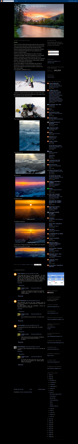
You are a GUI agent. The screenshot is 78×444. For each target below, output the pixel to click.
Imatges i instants (53, 141)
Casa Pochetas (50, 77)
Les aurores (51, 142)
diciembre (52, 380)
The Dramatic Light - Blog (55, 104)
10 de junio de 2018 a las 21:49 (33, 346)
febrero (52, 414)
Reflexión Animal (52, 138)
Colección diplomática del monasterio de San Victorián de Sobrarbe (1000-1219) (55, 86)
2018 (50, 378)
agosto (51, 388)
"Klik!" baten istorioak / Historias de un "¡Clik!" (54, 195)
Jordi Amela (52, 155)
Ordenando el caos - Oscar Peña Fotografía (55, 254)
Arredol (49, 328)
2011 (50, 430)
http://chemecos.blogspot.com (54, 368)
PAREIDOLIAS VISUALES (54, 161)
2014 (50, 424)
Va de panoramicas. (54, 400)
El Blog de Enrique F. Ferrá (55, 170)
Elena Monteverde (22, 300)
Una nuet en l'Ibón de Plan (55, 394)
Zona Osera (51, 229)
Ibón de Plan (52, 398)
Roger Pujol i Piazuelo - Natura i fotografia (54, 207)
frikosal (50, 132)
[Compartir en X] (37, 264)
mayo (51, 408)
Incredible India (52, 214)
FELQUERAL (39, 6)
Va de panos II (53, 396)
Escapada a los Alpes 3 (54, 226)
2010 (50, 432)
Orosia (50, 151)
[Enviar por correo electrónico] (35, 264)
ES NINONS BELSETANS (55, 176)
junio (51, 392)
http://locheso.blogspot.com (53, 362)
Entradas (51, 51)
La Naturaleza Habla (53, 128)
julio (51, 390)
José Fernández (21, 325)
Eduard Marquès (21, 346)
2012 (50, 428)
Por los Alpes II (52, 235)
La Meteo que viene (53, 90)
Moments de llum (53, 164)
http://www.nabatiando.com (53, 306)
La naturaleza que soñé (54, 160)
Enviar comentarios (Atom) (26, 392)
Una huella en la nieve (54, 112)
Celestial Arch (52, 105)
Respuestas (21, 285)
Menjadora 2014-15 (53, 209)
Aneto (51, 402)
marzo (51, 412)
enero (51, 416)
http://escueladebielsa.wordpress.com (55, 319)
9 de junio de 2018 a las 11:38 (32, 325)
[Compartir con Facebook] (39, 264)
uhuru (50, 108)
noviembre (52, 382)
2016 (50, 420)
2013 (50, 426)
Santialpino (51, 218)
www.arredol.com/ (51, 327)
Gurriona (51, 239)
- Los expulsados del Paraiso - (55, 256)
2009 (50, 434)
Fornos (51, 404)
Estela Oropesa (21, 273)
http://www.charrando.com (53, 349)
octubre (52, 384)
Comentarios (52, 54)
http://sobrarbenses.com (52, 313)
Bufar (50, 262)
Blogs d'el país (50, 355)
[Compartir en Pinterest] (40, 264)
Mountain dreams (53, 117)
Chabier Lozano (25, 288)
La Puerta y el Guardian (54, 250)
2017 (50, 418)
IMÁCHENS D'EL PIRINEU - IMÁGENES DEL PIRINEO (55, 201)
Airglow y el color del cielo (54, 133)
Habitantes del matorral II (54, 230)
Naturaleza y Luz (53, 136)
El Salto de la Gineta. (53, 245)
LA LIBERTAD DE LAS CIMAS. (56, 233)
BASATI (51, 188)
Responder (20, 282)
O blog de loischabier (54, 238)
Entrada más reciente (18, 389)
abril (51, 410)
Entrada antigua (41, 389)
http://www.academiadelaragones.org (55, 342)
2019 (50, 376)
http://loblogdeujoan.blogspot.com (54, 336)
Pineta (50, 203)
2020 (50, 374)
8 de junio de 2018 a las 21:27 (33, 300)
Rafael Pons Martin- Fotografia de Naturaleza (54, 243)
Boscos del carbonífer (53, 124)
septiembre (52, 386)
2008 (50, 436)
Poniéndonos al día (53, 129)
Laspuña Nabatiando (54, 83)
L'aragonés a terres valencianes (53, 260)
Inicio (31, 389)
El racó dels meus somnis (55, 145)
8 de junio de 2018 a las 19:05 (31, 273)
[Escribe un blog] (36, 264)
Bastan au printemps (53, 152)
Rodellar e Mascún (54, 406)
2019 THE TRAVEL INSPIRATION (56, 119)
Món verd (51, 157)
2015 (50, 422)
